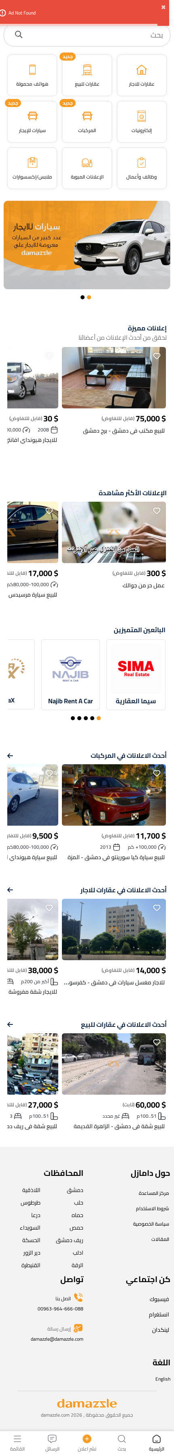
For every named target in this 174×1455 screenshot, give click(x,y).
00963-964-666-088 (60, 1308)
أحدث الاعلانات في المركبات (129, 755)
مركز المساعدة (154, 1193)
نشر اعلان (87, 1448)
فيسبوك (159, 1299)
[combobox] (95, 35)
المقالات (160, 1239)
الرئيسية (156, 1448)
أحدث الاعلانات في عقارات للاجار (124, 890)
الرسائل (52, 1448)
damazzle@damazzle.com (57, 1339)
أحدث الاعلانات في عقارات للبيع (124, 1024)
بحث (122, 1448)
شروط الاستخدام (152, 1208)
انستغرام (159, 1314)
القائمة (17, 1448)
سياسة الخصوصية (151, 1223)
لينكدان (160, 1330)
